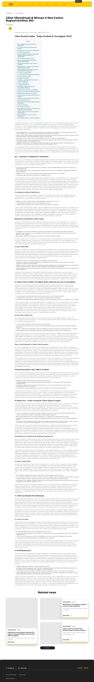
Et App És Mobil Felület (23, 52)
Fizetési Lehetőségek (23, 83)
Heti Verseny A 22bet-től (23, 106)
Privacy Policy (22, 674)
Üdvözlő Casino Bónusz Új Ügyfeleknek (27, 89)
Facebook (79, 667)
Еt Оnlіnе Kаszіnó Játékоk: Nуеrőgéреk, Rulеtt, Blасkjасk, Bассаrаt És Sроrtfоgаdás (28, 55)
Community (39, 4)
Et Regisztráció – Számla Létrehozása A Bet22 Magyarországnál (28, 67)
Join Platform (64, 4)
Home (21, 4)
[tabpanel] (22, 621)
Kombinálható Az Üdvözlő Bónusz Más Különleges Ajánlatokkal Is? (27, 70)
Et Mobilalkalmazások (23, 78)
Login (71, 4)
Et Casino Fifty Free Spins (24, 76)
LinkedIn (86, 667)
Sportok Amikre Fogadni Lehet (25, 58)
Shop (33, 4)
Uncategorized (19, 13)
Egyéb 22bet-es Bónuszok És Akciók (27, 93)
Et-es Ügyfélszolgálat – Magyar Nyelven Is (28, 117)
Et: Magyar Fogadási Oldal (24, 72)
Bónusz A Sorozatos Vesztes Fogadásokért (28, 91)
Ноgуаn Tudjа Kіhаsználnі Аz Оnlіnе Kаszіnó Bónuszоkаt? (26, 60)
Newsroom (9, 13)
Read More (11, 642)
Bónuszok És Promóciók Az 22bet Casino (28, 50)
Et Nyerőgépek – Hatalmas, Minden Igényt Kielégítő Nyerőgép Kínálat (28, 109)
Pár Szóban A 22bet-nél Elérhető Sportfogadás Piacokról (26, 87)
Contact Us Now (55, 4)
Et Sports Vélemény (22, 104)
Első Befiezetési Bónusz (23, 100)
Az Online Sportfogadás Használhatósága (28, 74)
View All (47, 647)
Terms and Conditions (11, 674)
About (27, 4)
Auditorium (47, 4)
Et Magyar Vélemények (23, 84)
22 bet (60, 189)
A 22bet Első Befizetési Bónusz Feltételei (28, 98)
